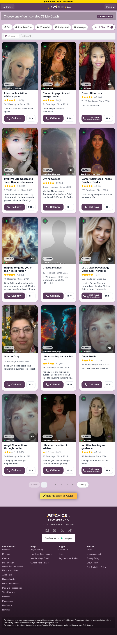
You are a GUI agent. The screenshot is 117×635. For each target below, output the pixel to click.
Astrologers (7, 575)
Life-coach (11, 36)
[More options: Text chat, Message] (69, 118)
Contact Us (63, 550)
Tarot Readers (8, 592)
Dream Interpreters (10, 583)
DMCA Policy (92, 563)
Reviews (6, 610)
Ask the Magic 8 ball (39, 558)
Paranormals (7, 601)
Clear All (27, 36)
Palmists (6, 597)
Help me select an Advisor (60, 496)
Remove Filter (106, 16)
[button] (6, 46)
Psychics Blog (36, 550)
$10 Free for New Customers (58, 1)
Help (60, 554)
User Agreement (94, 554)
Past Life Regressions (12, 588)
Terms (89, 550)
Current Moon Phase (39, 563)
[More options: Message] (30, 118)
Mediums (6, 554)
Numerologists (8, 579)
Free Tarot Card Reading (41, 554)
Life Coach (7, 605)
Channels (6, 558)
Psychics (6, 550)
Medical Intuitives (10, 570)
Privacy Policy (93, 558)
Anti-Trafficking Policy (96, 567)
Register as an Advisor (68, 558)
